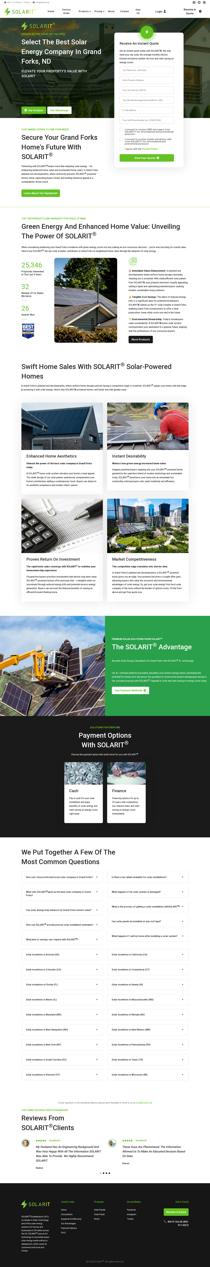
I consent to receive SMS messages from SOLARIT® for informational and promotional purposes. (149, 131)
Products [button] (84, 11)
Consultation (67, 1214)
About (111, 11)
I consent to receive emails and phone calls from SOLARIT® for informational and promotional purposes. (148, 141)
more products (141, 339)
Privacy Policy (149, 149)
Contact (124, 11)
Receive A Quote (176, 1212)
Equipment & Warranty (71, 1219)
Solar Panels (99, 1210)
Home (51, 11)
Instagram (131, 1214)
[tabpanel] (61, 1154)
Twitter (130, 1219)
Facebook (131, 1210)
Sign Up (138, 11)
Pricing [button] (98, 11)
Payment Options (69, 1228)
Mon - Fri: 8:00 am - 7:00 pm (18, 2)
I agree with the (141, 149)
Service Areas (66, 11)
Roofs (97, 1219)
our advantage (59, 110)
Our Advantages (68, 1223)
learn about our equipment (41, 193)
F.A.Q (63, 1233)
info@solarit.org (42, 2)
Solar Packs (99, 1214)
